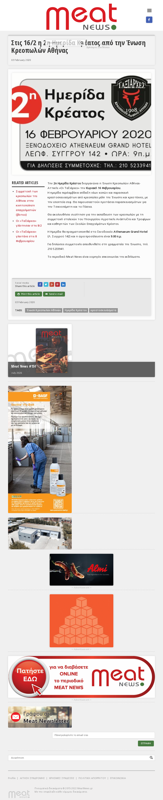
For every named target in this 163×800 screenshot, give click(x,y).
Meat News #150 (23, 366)
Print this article (28, 294)
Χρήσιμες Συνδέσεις (98, 47)
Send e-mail (54, 294)
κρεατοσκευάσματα (103, 310)
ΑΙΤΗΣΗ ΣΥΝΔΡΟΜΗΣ (32, 778)
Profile (11, 778)
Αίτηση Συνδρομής (99, 44)
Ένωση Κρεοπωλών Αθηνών (44, 310)
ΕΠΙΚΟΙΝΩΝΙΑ (118, 778)
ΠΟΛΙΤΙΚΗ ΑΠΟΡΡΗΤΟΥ (92, 778)
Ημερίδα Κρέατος (76, 310)
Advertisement (81, 587)
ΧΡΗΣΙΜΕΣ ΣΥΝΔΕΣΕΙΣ (61, 778)
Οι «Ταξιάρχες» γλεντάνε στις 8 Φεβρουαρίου (26, 236)
